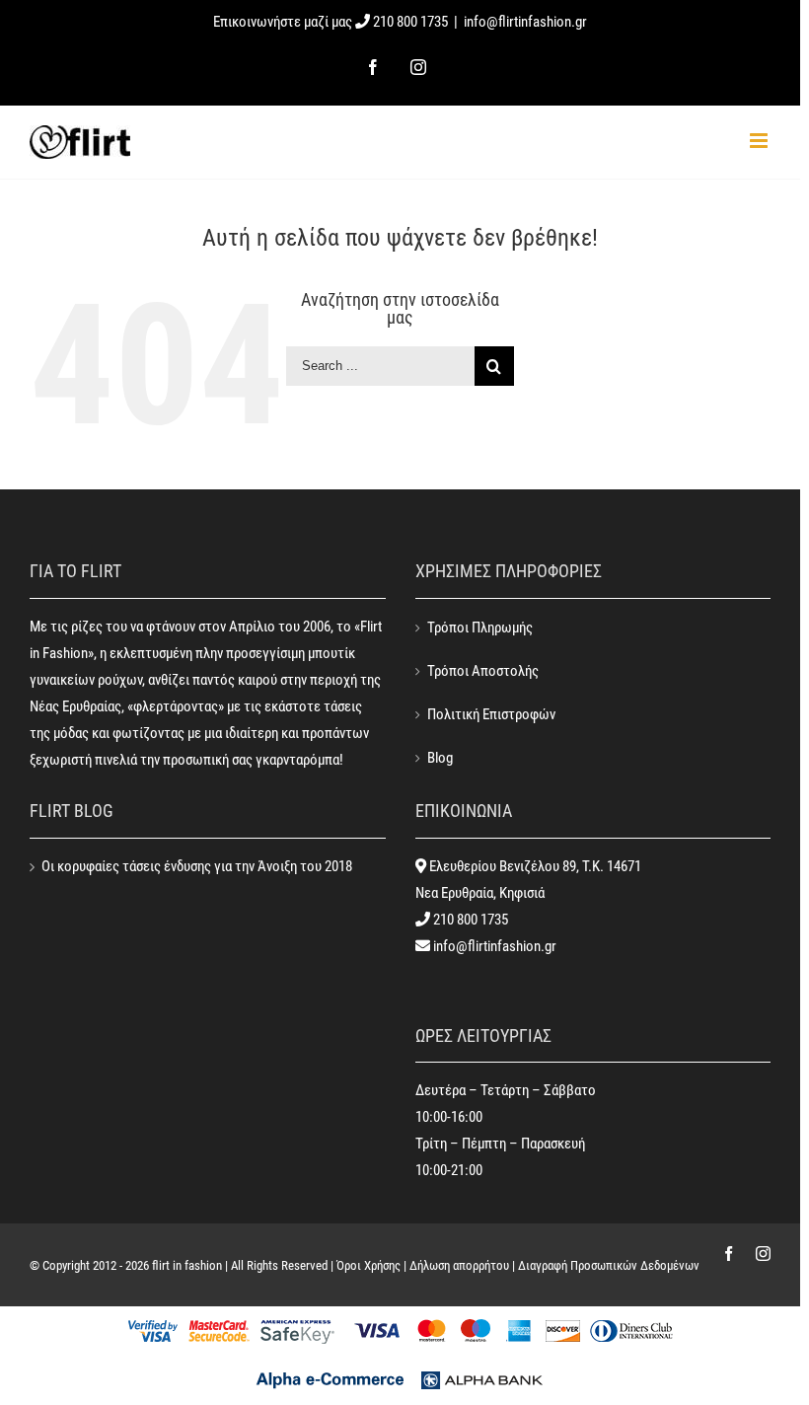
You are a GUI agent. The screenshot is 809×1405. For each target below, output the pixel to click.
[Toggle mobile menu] (760, 140)
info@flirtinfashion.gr (525, 22)
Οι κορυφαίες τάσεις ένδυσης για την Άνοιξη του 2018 (196, 866)
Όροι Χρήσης (368, 1265)
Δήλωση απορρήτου (459, 1265)
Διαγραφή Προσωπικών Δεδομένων (608, 1265)
